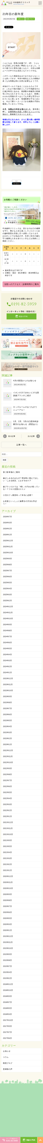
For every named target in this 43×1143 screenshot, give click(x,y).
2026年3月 (7, 523)
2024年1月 (7, 672)
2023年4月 (7, 726)
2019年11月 (8, 942)
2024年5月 (7, 648)
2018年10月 (8, 990)
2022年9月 (7, 768)
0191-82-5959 (21, 303)
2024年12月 (8, 606)
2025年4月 (7, 589)
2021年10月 (8, 834)
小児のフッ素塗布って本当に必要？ (18, 495)
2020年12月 (8, 876)
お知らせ (21, 19)
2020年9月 (7, 894)
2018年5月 (7, 1008)
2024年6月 (7, 642)
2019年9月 (7, 954)
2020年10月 (8, 888)
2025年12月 (8, 541)
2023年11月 (8, 684)
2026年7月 (7, 517)
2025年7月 (7, 571)
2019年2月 (7, 978)
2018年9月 (7, 996)
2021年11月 (8, 828)
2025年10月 (8, 553)
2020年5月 (7, 918)
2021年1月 (7, 870)
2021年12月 (8, 822)
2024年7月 (7, 636)
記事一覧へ (21, 445)
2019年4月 (7, 972)
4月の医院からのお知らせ (24, 381)
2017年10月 (8, 1020)
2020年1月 (7, 930)
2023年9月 (7, 696)
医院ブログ (30, 19)
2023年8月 (7, 702)
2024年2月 (7, 666)
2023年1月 (7, 744)
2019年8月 (7, 960)
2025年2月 (7, 600)
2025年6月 (7, 577)
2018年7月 (7, 1002)
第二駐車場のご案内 (11, 472)
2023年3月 (7, 732)
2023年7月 (7, 708)
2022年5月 (7, 792)
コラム (6, 1057)
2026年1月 (7, 535)
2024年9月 (7, 624)
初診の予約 (21, 316)
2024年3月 (7, 660)
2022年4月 (7, 798)
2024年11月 (8, 612)
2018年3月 (7, 1014)
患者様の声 (7, 1069)
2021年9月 (7, 840)
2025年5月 (7, 583)
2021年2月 (7, 864)
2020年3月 (7, 924)
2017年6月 (7, 1038)
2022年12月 (8, 750)
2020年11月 (8, 882)
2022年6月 (7, 786)
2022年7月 (7, 780)
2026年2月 (7, 529)
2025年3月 (7, 595)
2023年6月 (7, 714)
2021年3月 (7, 858)
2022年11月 (8, 756)
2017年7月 (7, 1032)
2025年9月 (7, 559)
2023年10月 (8, 690)
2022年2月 (7, 810)
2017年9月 (7, 1026)
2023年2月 (7, 738)
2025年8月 (7, 565)
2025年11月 (8, 547)
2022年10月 (8, 762)
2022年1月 (7, 816)
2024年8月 (7, 630)
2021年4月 (7, 852)
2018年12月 (8, 984)
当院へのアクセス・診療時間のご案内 (21, 284)
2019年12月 (8, 936)
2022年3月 (7, 804)
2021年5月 (7, 846)
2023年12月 (8, 678)
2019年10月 (8, 948)
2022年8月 (7, 774)
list (16, 181)
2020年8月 (7, 900)
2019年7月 (7, 966)
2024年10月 (8, 618)
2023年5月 (7, 720)
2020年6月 (7, 912)
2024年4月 (7, 654)
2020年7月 (7, 906)
